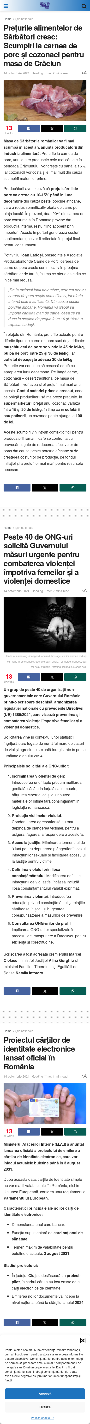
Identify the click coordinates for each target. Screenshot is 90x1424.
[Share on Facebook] (29, 128)
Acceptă (45, 1393)
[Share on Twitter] (52, 128)
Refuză (45, 1406)
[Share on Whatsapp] (75, 128)
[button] (82, 1340)
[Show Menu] (6, 5)
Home (8, 19)
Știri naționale (24, 19)
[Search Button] (84, 5)
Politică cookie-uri (42, 1418)
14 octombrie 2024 (16, 73)
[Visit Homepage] (45, 6)
